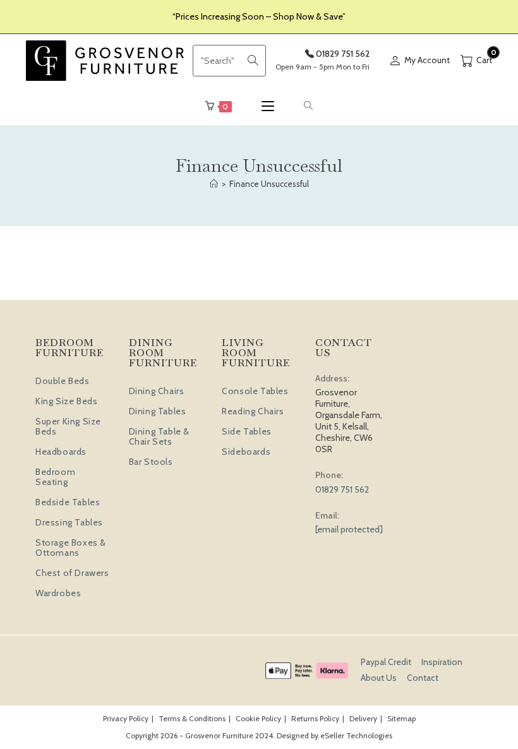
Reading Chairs (253, 411)
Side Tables (247, 431)
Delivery (363, 718)
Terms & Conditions (192, 718)
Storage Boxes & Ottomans (70, 547)
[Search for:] (308, 106)
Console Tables (255, 391)
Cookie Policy (258, 718)
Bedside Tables (67, 502)
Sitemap (401, 718)
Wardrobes (58, 593)
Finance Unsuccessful (269, 184)
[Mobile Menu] (268, 106)
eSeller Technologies (356, 735)
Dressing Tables (69, 522)
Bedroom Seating (55, 477)
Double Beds (62, 380)
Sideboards (246, 451)
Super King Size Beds (68, 426)
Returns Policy (315, 718)
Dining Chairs (156, 391)
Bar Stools (151, 461)
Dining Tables (157, 411)
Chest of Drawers (72, 572)
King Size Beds (66, 401)
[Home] (214, 184)
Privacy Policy (125, 718)
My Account (427, 60)
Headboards (61, 451)
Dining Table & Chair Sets (159, 436)
